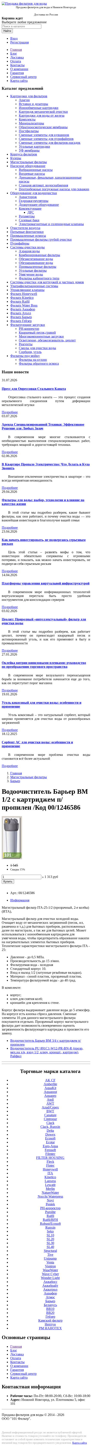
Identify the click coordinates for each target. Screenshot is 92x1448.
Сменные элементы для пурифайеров (46, 139)
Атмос (50, 1297)
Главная (16, 49)
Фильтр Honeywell (23, 294)
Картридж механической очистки (43, 111)
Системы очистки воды (27, 247)
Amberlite (50, 1084)
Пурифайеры (19, 243)
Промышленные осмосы (28, 235)
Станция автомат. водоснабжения (43, 185)
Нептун (50, 1324)
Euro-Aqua (50, 1146)
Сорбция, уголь (30, 352)
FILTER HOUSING (50, 1158)
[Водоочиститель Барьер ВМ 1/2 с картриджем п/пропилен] (12, 858)
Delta (50, 1130)
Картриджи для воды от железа (41, 115)
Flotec (50, 1165)
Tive (50, 1254)
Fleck (50, 1161)
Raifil (50, 1216)
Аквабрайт (50, 1285)
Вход (14, 38)
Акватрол (50, 1289)
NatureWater (50, 1192)
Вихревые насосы (32, 173)
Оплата (15, 61)
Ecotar (50, 1142)
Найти (7, 31)
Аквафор (50, 1293)
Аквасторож (28, 197)
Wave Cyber (50, 1274)
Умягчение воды (31, 274)
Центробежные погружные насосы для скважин (54, 189)
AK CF (50, 1080)
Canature (50, 1115)
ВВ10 (50, 1309)
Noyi (50, 1200)
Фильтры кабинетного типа (39, 278)
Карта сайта (19, 80)
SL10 (50, 1235)
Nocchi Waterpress (50, 1196)
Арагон (24, 100)
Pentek (50, 1204)
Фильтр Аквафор (22, 309)
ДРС (30, 212)
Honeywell (50, 1169)
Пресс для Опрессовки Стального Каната (34, 389)
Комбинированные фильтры (39, 255)
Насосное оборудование (27, 166)
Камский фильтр (50, 1320)
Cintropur (50, 1119)
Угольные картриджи (34, 146)
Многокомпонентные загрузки (41, 336)
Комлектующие (30, 208)
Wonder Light (50, 1278)
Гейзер (50, 1316)
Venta (50, 1262)
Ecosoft (50, 1138)
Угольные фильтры (33, 270)
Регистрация (19, 42)
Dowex (50, 1134)
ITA (50, 1173)
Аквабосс (50, 1282)
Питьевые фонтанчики (27, 232)
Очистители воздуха (25, 228)
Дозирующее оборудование (39, 204)
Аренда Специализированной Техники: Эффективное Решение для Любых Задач (43, 426)
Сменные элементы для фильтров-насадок (49, 142)
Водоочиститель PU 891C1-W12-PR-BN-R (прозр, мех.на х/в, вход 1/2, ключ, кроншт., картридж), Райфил (46, 1052)
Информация (19, 900)
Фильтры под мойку (25, 356)
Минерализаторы (31, 123)
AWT (50, 1103)
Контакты (17, 65)
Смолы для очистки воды (37, 348)
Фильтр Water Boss (23, 305)
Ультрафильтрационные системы (34, 286)
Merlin (50, 1189)
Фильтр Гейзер (21, 321)
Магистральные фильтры (28, 162)
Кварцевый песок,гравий (37, 332)
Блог (13, 53)
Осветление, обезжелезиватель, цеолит (47, 340)
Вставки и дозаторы (33, 104)
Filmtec (50, 1154)
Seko (50, 1231)
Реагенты (26, 344)
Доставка (17, 57)
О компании (19, 69)
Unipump (50, 1258)
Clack (50, 1123)
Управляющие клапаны (27, 290)
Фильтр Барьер (21, 317)
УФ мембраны (29, 150)
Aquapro (50, 1096)
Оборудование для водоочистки (33, 193)
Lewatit (50, 1185)
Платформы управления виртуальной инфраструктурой (45, 583)
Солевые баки (29, 220)
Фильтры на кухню (33, 359)
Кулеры (15, 158)
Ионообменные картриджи (38, 108)
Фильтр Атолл (20, 313)
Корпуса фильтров (23, 154)
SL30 (50, 1243)
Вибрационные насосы (36, 170)
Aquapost (50, 1092)
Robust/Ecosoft (50, 1223)
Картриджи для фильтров (28, 96)
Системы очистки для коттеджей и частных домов (47, 282)
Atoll (50, 1099)
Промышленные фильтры (37, 266)
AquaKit (50, 1088)
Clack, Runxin (50, 1127)
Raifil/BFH (50, 1220)
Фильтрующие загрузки (27, 325)
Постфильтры (29, 131)
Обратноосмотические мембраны (43, 127)
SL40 (50, 1247)
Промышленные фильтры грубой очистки (41, 239)
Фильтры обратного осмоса (39, 363)
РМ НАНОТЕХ (50, 1328)
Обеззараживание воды (36, 263)
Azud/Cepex (50, 1107)
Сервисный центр (23, 77)
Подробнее (10, 412)
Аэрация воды (29, 251)
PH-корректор (29, 328)
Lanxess (50, 1181)
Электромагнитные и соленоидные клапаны (51, 224)
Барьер (15, 781)
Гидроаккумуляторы (33, 201)
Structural (50, 1251)
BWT (50, 1111)
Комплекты (27, 119)
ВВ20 (50, 1313)
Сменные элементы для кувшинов (44, 135)
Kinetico (50, 1177)
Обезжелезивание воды (36, 259)
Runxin (50, 1227)
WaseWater (50, 1270)
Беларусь (50, 1305)
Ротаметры (27, 216)
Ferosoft (50, 1150)
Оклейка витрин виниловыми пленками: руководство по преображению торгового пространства (44, 664)
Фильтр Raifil (20, 301)
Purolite (50, 1212)
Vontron (50, 1266)
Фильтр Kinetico (22, 297)
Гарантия (17, 73)
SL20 (50, 1239)
